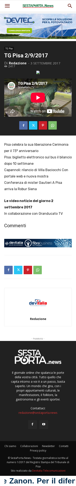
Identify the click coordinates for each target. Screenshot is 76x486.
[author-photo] (38, 313)
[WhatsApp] (52, 125)
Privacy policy (38, 450)
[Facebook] (23, 125)
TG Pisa (9, 48)
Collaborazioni (29, 446)
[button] (70, 6)
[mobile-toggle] (7, 6)
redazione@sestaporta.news (38, 413)
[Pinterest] (43, 125)
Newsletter (48, 446)
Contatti (63, 446)
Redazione (18, 63)
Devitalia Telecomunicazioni (48, 470)
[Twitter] (33, 125)
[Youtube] (43, 424)
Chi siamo (10, 446)
